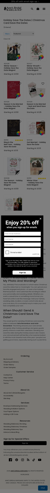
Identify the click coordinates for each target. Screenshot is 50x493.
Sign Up (22, 272)
